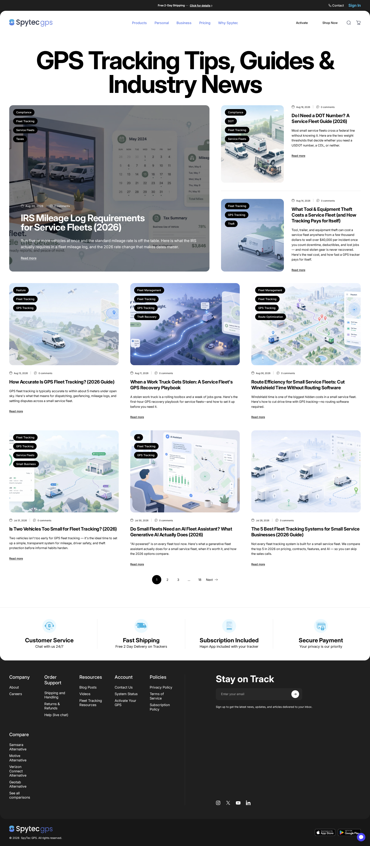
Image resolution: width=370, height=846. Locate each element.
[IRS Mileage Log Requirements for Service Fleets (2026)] (109, 188)
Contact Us (124, 687)
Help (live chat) (56, 715)
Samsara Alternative (17, 747)
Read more (28, 258)
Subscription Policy (160, 707)
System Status (126, 694)
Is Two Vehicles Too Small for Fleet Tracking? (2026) (63, 529)
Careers (15, 694)
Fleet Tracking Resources (90, 703)
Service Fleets (25, 130)
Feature (21, 290)
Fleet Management (149, 290)
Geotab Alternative (17, 784)
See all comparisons (19, 795)
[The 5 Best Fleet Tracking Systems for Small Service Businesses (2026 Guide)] (306, 471)
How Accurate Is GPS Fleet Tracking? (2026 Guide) (61, 382)
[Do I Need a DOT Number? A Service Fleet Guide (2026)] (252, 144)
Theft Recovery (146, 316)
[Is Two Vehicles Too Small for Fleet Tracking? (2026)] (64, 471)
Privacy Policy (161, 687)
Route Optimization (270, 316)
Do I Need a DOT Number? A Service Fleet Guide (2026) (320, 118)
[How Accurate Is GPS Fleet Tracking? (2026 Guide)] (64, 324)
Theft (231, 223)
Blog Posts (88, 687)
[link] (301, 23)
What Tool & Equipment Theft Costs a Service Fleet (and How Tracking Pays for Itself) (324, 215)
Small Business (26, 464)
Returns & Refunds (52, 706)
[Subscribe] (295, 694)
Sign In (354, 5)
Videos (84, 694)
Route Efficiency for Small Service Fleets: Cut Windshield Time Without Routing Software (298, 384)
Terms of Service (157, 696)
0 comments (62, 206)
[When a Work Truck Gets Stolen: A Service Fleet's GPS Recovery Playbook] (185, 324)
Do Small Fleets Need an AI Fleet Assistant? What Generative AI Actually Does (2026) (181, 531)
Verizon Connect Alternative (17, 771)
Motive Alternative (17, 758)
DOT (231, 121)
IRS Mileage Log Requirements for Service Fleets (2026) (83, 222)
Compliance (23, 112)
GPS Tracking (236, 214)
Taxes (20, 138)
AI (138, 437)
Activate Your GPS (125, 703)
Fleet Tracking (25, 121)
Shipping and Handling (54, 695)
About (14, 687)
